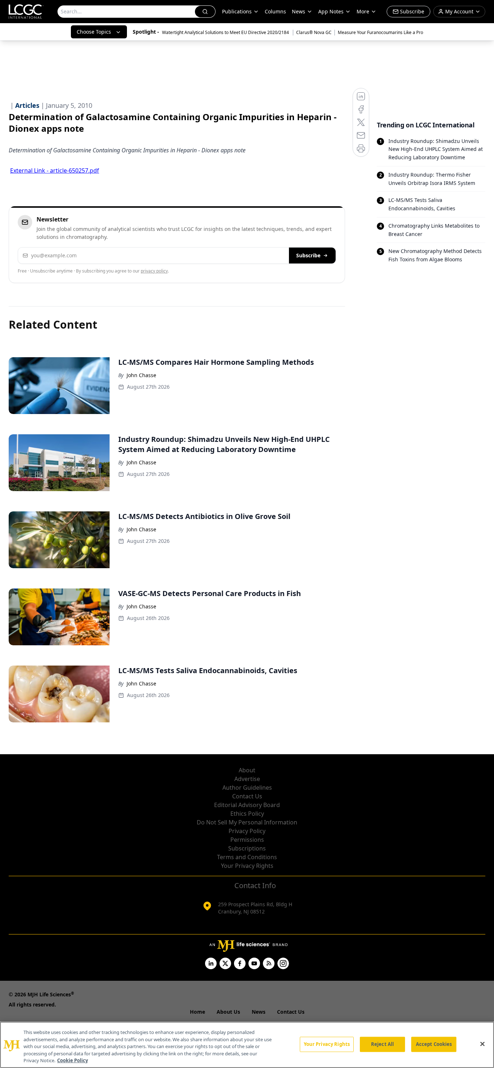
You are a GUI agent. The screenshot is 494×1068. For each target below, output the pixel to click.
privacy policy (154, 271)
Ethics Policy (247, 814)
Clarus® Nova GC (314, 32)
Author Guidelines (247, 787)
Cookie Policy (72, 1060)
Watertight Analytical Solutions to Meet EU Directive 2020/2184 (226, 32)
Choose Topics (94, 31)
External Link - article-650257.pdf (54, 170)
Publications (237, 11)
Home (197, 1011)
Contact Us (247, 796)
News (298, 11)
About (247, 770)
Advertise (247, 779)
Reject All (382, 1044)
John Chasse (141, 375)
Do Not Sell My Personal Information (247, 822)
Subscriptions (247, 848)
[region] (247, 1045)
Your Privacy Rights (247, 866)
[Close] (482, 1044)
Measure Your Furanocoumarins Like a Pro (380, 32)
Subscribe (308, 255)
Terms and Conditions (247, 857)
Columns (275, 11)
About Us (228, 1011)
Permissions (247, 840)
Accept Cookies (434, 1044)
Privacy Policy (247, 831)
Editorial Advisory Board (247, 805)
